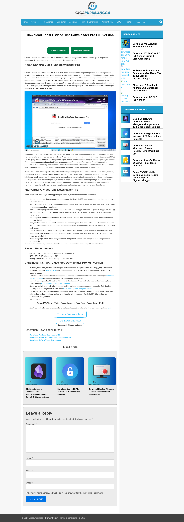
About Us (73, 21)
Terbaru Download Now (70, 314)
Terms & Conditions (89, 21)
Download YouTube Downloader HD (45, 335)
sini (109, 308)
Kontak (129, 21)
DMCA (119, 21)
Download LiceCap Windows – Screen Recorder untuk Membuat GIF (101, 391)
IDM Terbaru (51, 270)
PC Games (48, 21)
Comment (31, 424)
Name (29, 458)
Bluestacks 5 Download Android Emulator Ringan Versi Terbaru (145, 88)
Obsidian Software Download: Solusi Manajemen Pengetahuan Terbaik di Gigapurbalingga (146, 123)
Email (29, 470)
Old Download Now (70, 320)
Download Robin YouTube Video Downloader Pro (50, 337)
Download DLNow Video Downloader (45, 340)
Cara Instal (61, 21)
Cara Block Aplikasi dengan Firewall (77, 289)
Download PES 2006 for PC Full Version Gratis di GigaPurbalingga (146, 56)
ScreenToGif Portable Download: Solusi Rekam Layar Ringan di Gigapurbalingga (145, 176)
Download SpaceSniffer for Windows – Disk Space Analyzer (147, 163)
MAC (138, 21)
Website (29, 483)
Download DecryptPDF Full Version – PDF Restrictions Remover (68, 391)
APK (145, 21)
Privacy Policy (107, 21)
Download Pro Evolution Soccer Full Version (145, 45)
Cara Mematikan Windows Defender (55, 283)
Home (25, 21)
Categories (36, 21)
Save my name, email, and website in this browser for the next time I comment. (65, 493)
